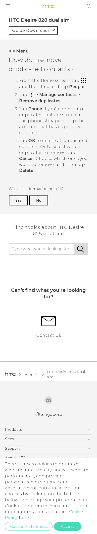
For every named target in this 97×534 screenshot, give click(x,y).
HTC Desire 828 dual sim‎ (66, 374)
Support (31, 374)
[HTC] (48, 6)
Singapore (51, 414)
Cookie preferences (29, 526)
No (39, 200)
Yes (18, 200)
